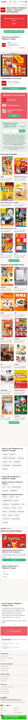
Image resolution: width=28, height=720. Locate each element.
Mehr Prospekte (14, 260)
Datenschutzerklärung (18, 144)
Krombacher (6, 504)
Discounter (4, 645)
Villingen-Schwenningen (9, 458)
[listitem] (7, 168)
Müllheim (5, 469)
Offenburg (20, 458)
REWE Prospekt (4, 670)
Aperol (16, 500)
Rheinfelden (17, 461)
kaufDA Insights (4, 689)
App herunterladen (5, 691)
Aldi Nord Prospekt (5, 676)
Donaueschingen (17, 465)
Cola (8, 487)
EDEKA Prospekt (4, 666)
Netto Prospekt (4, 678)
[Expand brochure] (14, 66)
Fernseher (5, 490)
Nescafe (14, 508)
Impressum (16, 708)
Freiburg (5, 454)
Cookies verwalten (18, 712)
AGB (2, 712)
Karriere (2, 660)
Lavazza (11, 497)
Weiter (22, 131)
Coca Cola (5, 522)
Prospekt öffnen (14, 88)
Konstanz (12, 454)
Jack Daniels (6, 519)
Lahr (10, 461)
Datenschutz (4, 710)
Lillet (17, 497)
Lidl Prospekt (4, 681)
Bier (4, 487)
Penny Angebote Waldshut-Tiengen (14, 31)
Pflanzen (10, 515)
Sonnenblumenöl (15, 504)
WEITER (14, 24)
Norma (5, 577)
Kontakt (16, 710)
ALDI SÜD (6, 574)
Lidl (4, 571)
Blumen (5, 511)
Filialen (17, 643)
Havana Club (12, 511)
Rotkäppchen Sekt (7, 500)
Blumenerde (21, 511)
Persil (4, 515)
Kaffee (16, 515)
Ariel (20, 508)
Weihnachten (13, 490)
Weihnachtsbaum (16, 487)
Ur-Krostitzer (6, 508)
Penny (13, 617)
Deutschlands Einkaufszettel (7, 687)
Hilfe (2, 708)
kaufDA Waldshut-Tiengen (8, 643)
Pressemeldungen (5, 693)
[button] (14, 71)
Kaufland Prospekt (5, 668)
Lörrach (5, 461)
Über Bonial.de (4, 656)
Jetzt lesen (14, 560)
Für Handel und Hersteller (7, 658)
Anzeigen (24, 5)
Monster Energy (16, 519)
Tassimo (5, 497)
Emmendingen (6, 465)
